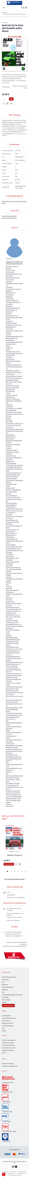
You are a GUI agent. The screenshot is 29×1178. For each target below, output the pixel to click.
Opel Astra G (9, 404)
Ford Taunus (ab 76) (11, 736)
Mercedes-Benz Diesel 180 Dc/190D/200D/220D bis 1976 (14, 657)
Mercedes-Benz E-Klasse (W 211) (14, 431)
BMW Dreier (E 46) (10, 344)
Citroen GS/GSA (10, 743)
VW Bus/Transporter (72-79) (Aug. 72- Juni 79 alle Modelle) (14, 795)
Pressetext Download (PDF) (9, 216)
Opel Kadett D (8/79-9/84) (12, 783)
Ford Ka (8, 393)
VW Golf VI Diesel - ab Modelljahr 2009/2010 (14, 481)
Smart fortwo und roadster (13, 444)
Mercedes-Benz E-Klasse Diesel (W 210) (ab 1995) (14, 354)
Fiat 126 (8, 711)
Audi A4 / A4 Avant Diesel (12, 562)
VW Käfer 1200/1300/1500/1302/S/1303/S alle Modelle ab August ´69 (14, 662)
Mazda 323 (9, 313)
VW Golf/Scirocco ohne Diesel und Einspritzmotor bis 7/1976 (14, 714)
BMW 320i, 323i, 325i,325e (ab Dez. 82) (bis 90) (14, 373)
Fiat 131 (8, 738)
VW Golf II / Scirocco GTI (12, 266)
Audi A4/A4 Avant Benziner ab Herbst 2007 (14, 458)
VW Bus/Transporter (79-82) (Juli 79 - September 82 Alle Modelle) (13, 800)
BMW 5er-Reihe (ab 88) (12, 520)
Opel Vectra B (9, 329)
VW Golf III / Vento (10, 535)
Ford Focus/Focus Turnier (13, 351)
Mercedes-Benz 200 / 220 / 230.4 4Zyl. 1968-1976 (14, 693)
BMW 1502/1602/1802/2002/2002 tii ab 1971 (14, 722)
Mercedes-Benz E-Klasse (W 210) (14, 336)
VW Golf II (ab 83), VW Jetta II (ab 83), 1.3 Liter (14, 517)
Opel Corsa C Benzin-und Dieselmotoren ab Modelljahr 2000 (14, 400)
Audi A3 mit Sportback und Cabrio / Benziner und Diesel (13, 568)
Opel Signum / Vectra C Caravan (14, 414)
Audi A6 (8, 349)
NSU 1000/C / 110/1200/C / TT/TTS (13, 631)
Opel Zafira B (9, 560)
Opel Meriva (9, 419)
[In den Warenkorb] (11, 99)
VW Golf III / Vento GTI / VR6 (13, 302)
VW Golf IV (8, 446)
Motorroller (9, 588)
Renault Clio (9, 296)
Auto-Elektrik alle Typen (12, 647)
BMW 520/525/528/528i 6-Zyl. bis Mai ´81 (14, 759)
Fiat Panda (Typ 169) (11, 484)
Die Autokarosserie (11, 410)
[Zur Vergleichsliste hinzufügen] (7, 103)
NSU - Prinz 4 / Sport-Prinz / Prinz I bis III (13, 617)
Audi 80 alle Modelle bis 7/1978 (14, 707)
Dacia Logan (9, 565)
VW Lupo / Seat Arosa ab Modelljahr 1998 (12, 388)
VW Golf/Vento (10, 295)
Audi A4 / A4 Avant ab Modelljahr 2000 (11, 396)
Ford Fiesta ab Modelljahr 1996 (14, 342)
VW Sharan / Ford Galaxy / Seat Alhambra (14, 331)
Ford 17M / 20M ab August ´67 (14, 673)
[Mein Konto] (24, 8)
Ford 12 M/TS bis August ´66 (13, 609)
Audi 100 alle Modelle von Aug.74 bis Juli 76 (12, 718)
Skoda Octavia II (10, 435)
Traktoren (8, 448)
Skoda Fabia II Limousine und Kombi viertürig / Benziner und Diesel (14, 469)
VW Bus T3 (8, 268)
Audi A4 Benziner (10, 391)
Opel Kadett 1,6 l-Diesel (12, 380)
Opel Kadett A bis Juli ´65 (12, 615)
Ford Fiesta (9, 281)
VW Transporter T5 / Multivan (14, 412)
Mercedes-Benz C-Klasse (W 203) (14, 423)
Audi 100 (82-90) (10, 359)
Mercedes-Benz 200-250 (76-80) (14, 751)
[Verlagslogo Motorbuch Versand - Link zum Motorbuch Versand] (14, 1078)
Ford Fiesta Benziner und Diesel (14, 465)
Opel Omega (9, 524)
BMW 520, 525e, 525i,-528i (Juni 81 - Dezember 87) (14, 511)
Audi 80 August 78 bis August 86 (14, 776)
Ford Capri (9, 493)
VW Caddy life (9, 563)
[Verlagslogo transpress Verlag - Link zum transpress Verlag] (14, 1107)
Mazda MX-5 (9, 304)
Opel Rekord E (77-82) (11, 755)
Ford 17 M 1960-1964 (11, 495)
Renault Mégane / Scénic (12, 558)
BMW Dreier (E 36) (10, 293)
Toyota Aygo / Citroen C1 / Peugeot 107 (13, 453)
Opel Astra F (9, 291)
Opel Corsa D (9, 598)
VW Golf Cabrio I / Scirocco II (13, 289)
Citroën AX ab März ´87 (12, 315)
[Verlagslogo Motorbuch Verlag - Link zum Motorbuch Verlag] (14, 1087)
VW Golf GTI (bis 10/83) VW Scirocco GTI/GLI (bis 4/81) (13, 792)
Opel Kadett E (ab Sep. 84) (13, 370)
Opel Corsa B (9, 312)
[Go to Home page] (14, 3)
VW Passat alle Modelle (12, 709)
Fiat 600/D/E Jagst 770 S (12, 622)
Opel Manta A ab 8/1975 (12, 690)
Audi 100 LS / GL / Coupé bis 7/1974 (13, 684)
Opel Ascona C (10, 806)
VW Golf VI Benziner (11, 463)
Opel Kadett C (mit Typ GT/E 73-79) (14, 704)
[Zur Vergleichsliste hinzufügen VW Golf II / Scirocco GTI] (19, 864)
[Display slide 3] (14, 871)
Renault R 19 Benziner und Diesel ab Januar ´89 (13, 309)
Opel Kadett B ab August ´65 (13, 624)
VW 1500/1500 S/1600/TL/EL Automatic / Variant (13, 612)
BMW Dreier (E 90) (10, 437)
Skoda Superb (10, 592)
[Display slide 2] (11, 871)
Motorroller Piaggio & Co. (12, 590)
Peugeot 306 (9, 321)
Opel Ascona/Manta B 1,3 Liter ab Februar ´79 (14, 769)
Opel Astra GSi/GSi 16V (12, 300)
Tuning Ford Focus (11, 455)
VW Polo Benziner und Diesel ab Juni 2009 (14, 579)
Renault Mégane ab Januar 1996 (14, 550)
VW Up (7, 596)
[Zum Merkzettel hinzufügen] (3, 103)
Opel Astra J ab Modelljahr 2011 (14, 594)
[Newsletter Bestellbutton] (14, 955)
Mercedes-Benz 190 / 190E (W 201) (14, 500)
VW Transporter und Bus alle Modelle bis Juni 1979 (13, 676)
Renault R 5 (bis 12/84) (12, 747)
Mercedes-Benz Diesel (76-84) (14, 749)
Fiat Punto (8, 334)
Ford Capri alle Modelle (12, 668)
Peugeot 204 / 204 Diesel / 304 (14, 700)
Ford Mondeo (9, 406)
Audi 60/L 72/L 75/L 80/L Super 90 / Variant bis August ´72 (14, 650)
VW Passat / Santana (11, 503)
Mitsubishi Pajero (10, 507)
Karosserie (9, 577)
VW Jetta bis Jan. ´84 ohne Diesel (13, 780)
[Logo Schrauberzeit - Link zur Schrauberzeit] (14, 1136)
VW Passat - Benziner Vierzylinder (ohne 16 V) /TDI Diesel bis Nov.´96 (13, 325)
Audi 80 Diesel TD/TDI (11, 539)
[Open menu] (4, 7)
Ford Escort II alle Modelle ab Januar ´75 (13, 733)
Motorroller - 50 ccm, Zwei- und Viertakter (14, 574)
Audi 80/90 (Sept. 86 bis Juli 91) (14, 509)
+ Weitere (17, 851)
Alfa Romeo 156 (10, 461)
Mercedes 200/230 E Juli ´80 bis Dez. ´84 (14, 788)
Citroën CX (8, 772)
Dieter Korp (5, 22)
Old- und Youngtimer (11, 491)
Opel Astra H (9, 421)
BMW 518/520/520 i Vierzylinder (14, 745)
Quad (7, 584)
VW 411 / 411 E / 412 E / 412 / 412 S (14, 697)
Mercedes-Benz (10, 601)
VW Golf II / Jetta (10, 270)
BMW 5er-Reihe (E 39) (11, 338)
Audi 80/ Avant (10, 298)
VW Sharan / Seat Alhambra (13, 490)
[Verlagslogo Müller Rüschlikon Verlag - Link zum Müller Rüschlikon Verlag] (14, 1126)
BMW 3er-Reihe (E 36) (11, 533)
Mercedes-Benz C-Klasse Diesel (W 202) (14, 318)
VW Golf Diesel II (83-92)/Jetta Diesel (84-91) (14, 275)
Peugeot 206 (9, 348)
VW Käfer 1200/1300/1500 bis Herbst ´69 (13, 604)
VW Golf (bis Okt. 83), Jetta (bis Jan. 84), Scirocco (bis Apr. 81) (14, 377)
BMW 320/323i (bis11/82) (12, 777)
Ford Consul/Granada (12, 702)
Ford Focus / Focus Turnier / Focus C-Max (13, 426)
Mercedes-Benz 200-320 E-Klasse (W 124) (13, 278)
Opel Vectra (9, 514)
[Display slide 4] (18, 871)
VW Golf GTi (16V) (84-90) (12, 385)
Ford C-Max (9, 357)
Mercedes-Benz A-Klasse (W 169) (14, 429)
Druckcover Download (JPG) (9, 218)
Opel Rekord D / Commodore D (14, 687)
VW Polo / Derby (10, 272)
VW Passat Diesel (10, 531)
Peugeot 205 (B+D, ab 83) (12, 522)
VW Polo (8, 730)
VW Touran (9, 416)
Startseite (4, 12)
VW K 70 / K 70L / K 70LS (12, 688)
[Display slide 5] (21, 871)
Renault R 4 (9, 635)
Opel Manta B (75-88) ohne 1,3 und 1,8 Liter (14, 740)
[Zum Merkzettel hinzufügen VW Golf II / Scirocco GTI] (16, 864)
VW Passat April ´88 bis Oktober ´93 (14, 284)
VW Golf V (8, 418)
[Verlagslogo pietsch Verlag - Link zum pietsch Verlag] (14, 1097)
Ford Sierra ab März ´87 (12, 529)
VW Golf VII (9, 599)
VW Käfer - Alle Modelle (12, 620)
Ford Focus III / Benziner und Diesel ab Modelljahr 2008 (13, 473)
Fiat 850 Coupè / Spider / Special (12, 644)
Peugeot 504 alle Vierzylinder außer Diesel (13, 727)
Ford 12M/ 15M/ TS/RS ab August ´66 (12, 653)
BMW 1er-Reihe (10, 438)
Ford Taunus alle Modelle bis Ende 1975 (13, 670)
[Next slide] (25, 871)
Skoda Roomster (10, 488)
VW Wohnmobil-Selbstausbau (14, 440)
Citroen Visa (9, 804)
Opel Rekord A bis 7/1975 (12, 607)
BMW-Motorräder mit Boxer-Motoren (13, 362)
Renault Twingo (10, 340)
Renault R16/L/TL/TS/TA (12, 641)
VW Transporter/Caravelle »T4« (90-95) (14, 526)
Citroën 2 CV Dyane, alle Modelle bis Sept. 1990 (14, 627)
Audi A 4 (8, 543)
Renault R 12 (9, 753)
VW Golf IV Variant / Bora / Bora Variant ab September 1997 (14, 547)
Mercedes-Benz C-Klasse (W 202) (14, 541)
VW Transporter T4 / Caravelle (14, 408)
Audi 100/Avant (10, 537)
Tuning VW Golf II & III (11, 450)
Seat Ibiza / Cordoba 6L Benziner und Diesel (12, 477)
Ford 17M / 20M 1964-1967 (13, 497)
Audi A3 (8, 346)
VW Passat (8, 442)
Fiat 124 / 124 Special (11, 666)
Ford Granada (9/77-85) (12, 785)
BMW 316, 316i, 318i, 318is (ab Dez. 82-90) (14, 383)
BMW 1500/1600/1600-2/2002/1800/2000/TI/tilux (13, 638)
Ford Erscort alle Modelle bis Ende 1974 (13, 680)
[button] (14, 54)
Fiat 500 (8, 486)
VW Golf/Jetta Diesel (11, 505)
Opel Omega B (9, 556)
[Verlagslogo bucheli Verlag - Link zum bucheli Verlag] (14, 1117)
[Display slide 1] (7, 871)
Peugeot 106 (9, 306)
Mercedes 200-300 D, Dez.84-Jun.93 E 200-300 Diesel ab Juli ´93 (14, 366)
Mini (7, 433)
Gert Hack (11, 851)
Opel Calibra (9, 287)
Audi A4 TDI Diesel (11, 544)
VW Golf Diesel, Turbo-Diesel (13, 757)
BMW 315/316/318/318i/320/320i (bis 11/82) (14, 764)
